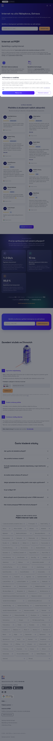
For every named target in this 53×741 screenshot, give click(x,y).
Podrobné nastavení (43, 93)
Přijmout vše (18, 93)
